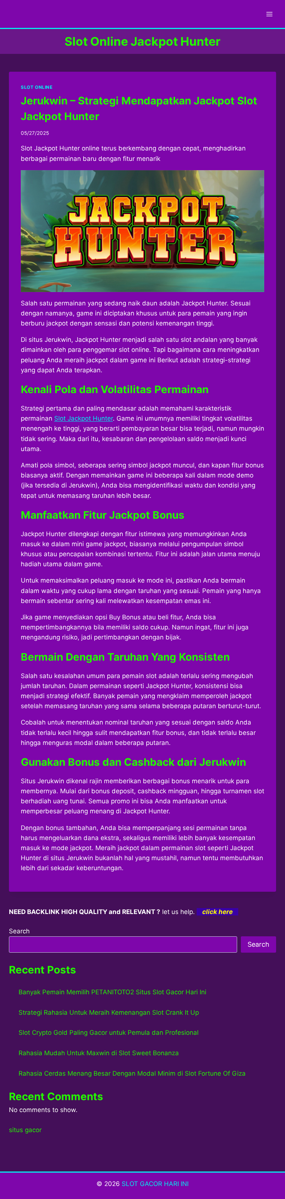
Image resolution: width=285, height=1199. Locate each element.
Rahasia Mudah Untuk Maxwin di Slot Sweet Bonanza (99, 1053)
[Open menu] (269, 14)
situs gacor (25, 1130)
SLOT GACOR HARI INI (155, 1183)
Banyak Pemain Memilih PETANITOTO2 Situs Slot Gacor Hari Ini (112, 992)
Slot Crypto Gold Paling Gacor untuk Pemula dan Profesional (109, 1032)
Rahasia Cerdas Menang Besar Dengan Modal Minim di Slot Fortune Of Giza (132, 1073)
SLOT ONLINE (37, 87)
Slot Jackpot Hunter (83, 418)
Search (19, 931)
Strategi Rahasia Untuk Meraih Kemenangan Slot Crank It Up (109, 1012)
